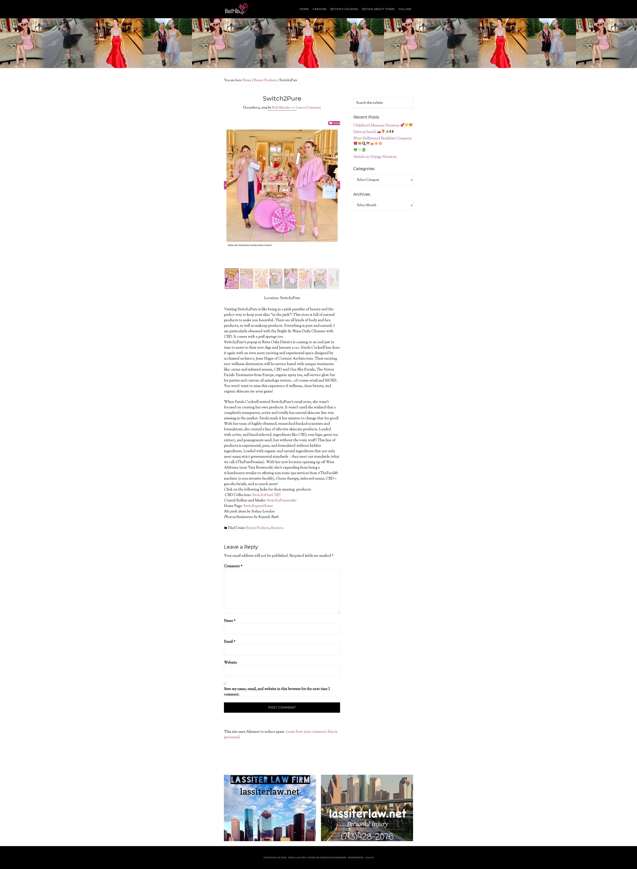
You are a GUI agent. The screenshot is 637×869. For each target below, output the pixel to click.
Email (229, 641)
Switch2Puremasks (281, 500)
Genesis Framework (333, 857)
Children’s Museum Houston (376, 125)
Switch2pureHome (258, 506)
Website (230, 662)
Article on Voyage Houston (375, 157)
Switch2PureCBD (266, 495)
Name (230, 621)
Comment (233, 566)
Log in (369, 857)
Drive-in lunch (365, 132)
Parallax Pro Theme (301, 857)
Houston (277, 528)
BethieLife (254, 9)
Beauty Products (257, 528)
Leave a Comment (308, 107)
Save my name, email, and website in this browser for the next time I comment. (277, 691)
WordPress (355, 857)
